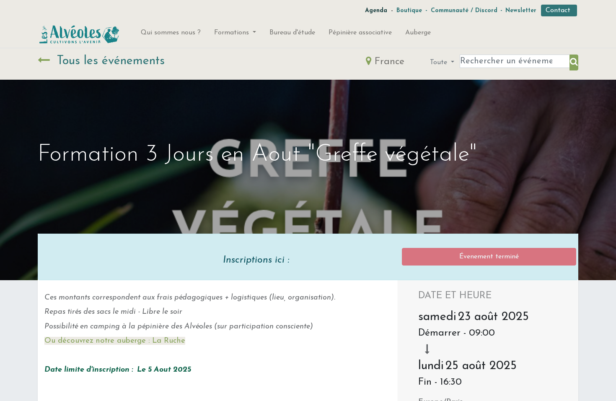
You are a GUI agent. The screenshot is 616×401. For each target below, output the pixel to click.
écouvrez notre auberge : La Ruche (123, 341)
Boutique (409, 11)
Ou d (53, 341)
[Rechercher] (573, 62)
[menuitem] (171, 34)
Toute (439, 62)
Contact (559, 10)
